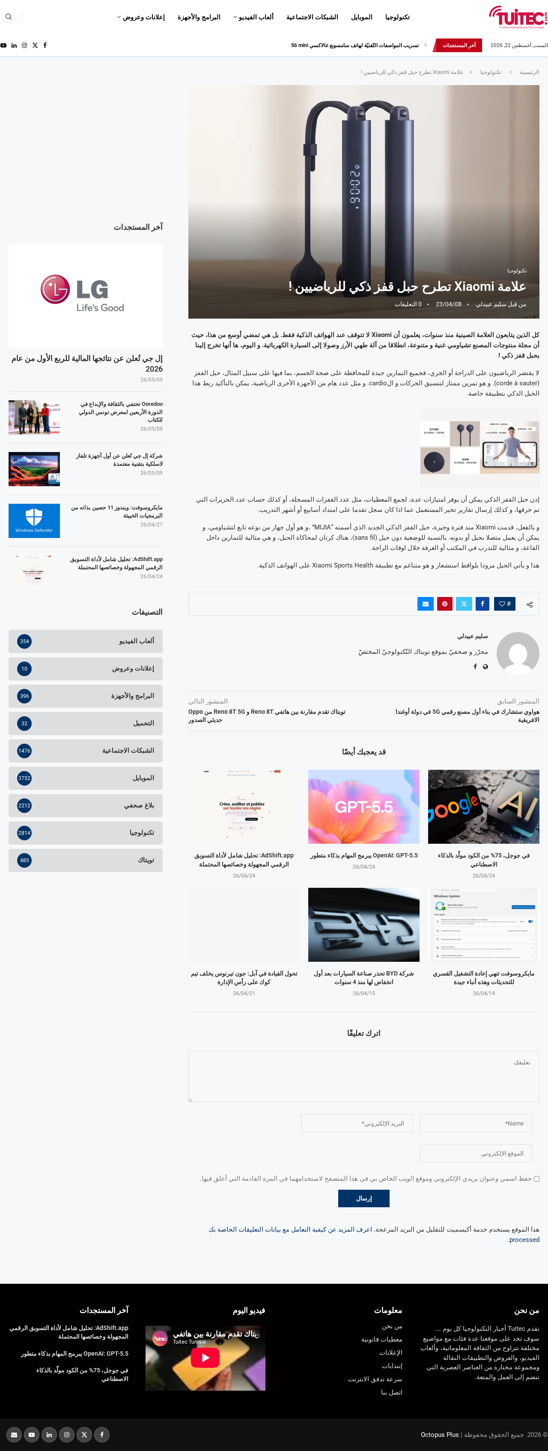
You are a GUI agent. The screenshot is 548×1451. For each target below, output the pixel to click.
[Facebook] (45, 45)
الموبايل (361, 17)
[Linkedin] (14, 45)
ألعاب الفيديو (256, 17)
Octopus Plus (440, 1435)
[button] (425, 45)
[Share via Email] (425, 604)
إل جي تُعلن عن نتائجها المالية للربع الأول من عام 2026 (87, 363)
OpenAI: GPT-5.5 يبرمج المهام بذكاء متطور (364, 855)
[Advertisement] (86, 145)
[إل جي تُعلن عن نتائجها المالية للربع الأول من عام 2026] (86, 296)
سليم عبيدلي (491, 304)
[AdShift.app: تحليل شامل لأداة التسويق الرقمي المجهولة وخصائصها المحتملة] (244, 807)
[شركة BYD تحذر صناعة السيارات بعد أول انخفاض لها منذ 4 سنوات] (364, 925)
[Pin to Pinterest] (445, 604)
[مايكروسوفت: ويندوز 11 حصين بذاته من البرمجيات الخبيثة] (34, 521)
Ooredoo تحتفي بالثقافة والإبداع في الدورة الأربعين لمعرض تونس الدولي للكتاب (121, 412)
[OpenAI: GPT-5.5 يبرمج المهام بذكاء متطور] (364, 807)
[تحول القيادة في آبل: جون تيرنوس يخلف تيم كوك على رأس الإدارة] (244, 925)
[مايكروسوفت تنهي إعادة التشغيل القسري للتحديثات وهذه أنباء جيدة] (483, 925)
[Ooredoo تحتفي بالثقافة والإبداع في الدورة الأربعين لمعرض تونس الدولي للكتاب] (34, 417)
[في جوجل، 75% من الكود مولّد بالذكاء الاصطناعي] (483, 807)
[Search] (8, 17)
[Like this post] (502, 604)
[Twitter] (35, 45)
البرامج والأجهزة (199, 17)
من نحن (526, 1310)
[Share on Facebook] (482, 604)
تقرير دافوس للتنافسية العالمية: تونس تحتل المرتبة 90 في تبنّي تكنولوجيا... (340, 45)
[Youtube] (3, 45)
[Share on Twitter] (464, 604)
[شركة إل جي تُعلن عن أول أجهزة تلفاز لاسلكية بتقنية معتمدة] (34, 469)
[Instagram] (24, 45)
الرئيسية (529, 72)
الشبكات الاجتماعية (312, 17)
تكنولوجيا (397, 17)
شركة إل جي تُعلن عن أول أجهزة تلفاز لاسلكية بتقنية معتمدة (119, 459)
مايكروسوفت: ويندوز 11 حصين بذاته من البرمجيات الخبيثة (117, 511)
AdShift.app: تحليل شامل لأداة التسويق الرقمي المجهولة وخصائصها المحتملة (116, 563)
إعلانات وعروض (144, 17)
